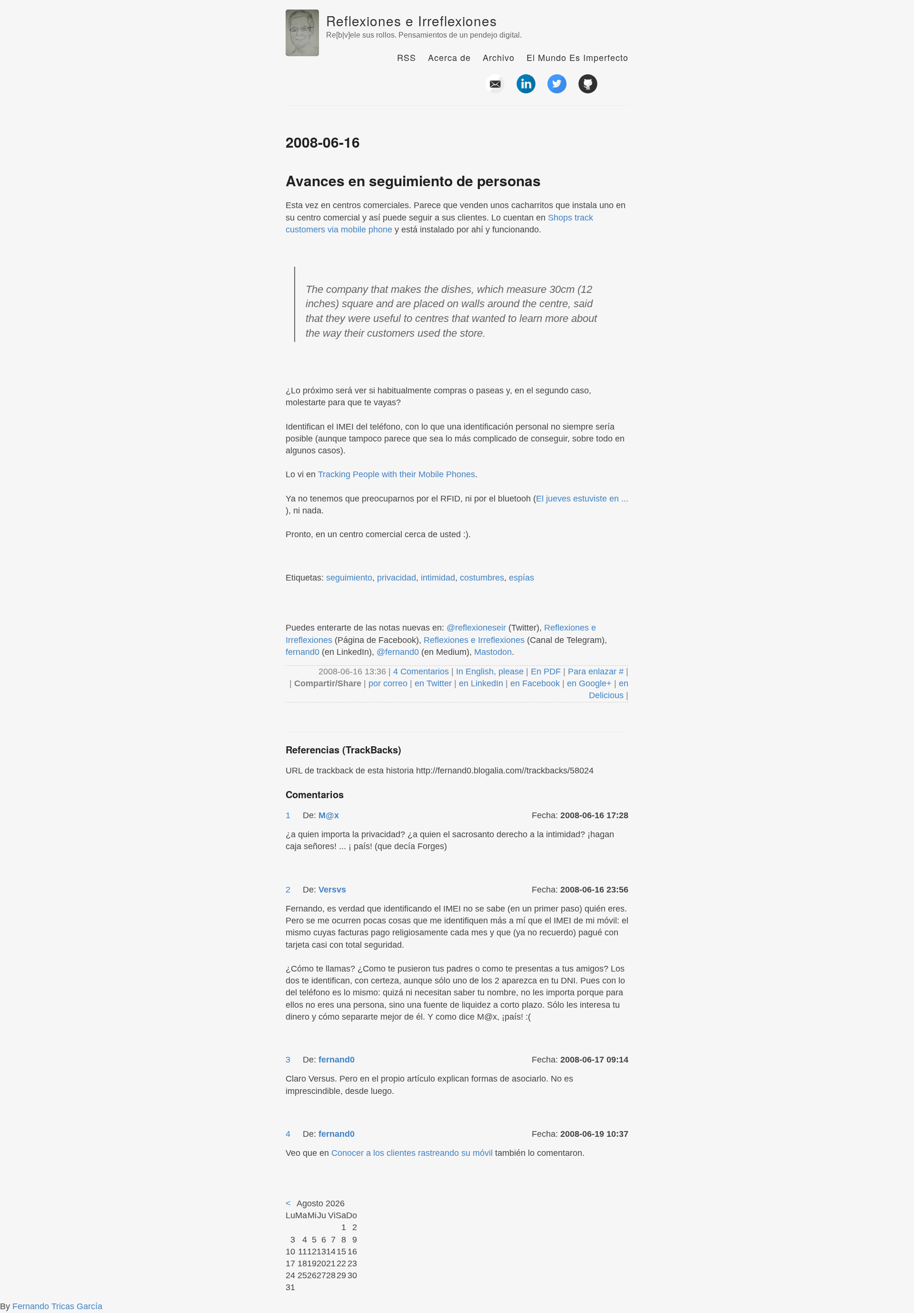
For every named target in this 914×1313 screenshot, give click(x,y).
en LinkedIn (481, 683)
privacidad (396, 577)
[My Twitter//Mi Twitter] (556, 89)
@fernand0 (398, 652)
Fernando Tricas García (57, 1306)
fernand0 (302, 652)
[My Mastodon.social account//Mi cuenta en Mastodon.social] (618, 89)
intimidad (438, 577)
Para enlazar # (596, 671)
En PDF (546, 671)
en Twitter (433, 683)
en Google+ (589, 683)
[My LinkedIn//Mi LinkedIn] (526, 89)
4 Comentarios (422, 671)
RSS (406, 57)
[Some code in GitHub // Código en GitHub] (587, 89)
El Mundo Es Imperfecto (577, 57)
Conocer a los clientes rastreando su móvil (412, 1153)
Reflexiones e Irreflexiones (411, 20)
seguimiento (349, 577)
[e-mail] (495, 89)
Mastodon (493, 652)
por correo (386, 683)
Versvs (332, 889)
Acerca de (449, 57)
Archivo (499, 57)
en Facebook (534, 683)
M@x (328, 815)
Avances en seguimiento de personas (413, 180)
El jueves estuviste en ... (582, 498)
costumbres (482, 577)
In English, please (490, 671)
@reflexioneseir (476, 627)
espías (521, 577)
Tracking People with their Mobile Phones (396, 474)
